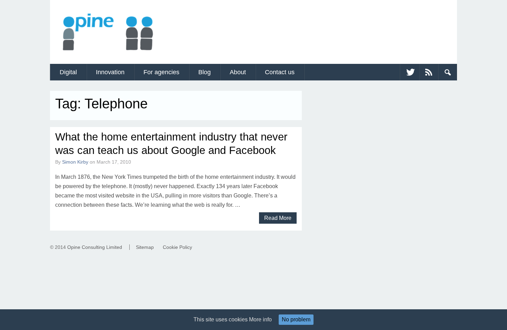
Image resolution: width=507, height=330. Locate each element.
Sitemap (145, 247)
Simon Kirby (75, 162)
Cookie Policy (177, 247)
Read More (277, 218)
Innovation (110, 72)
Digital (68, 72)
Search (447, 72)
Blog (204, 72)
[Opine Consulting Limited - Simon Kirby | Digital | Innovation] (107, 54)
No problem (296, 319)
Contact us (280, 72)
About (238, 72)
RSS (428, 72)
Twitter (409, 72)
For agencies (161, 72)
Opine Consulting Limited (94, 247)
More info (260, 319)
